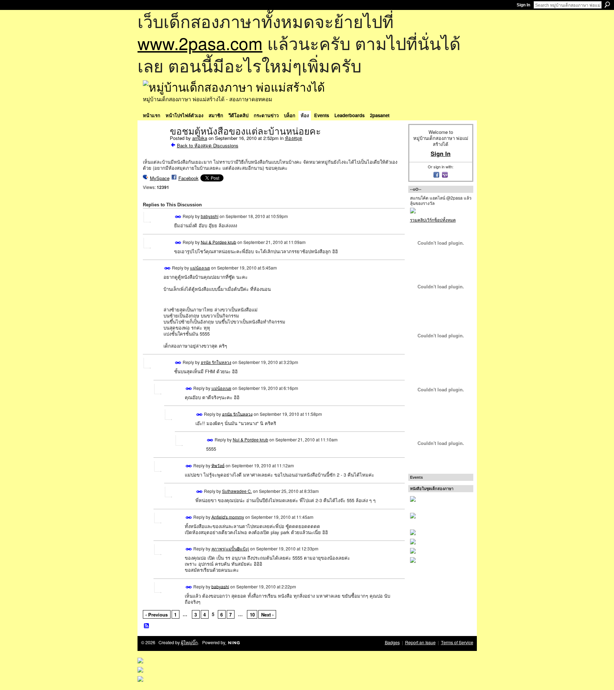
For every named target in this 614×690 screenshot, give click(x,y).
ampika (199, 138)
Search (607, 4)
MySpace (159, 178)
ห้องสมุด (293, 138)
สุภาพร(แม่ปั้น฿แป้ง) (230, 548)
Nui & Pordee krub (218, 242)
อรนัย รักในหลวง (216, 362)
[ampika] (154, 146)
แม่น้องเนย (200, 268)
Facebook (188, 178)
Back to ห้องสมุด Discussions (207, 145)
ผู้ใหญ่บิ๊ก (189, 642)
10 (252, 614)
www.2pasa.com (200, 43)
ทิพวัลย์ (218, 465)
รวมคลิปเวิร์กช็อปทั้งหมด (433, 220)
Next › (267, 614)
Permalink (178, 216)
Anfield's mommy (227, 517)
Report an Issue (420, 642)
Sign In (523, 4)
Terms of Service (457, 642)
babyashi (210, 216)
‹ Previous (156, 614)
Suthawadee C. (237, 491)
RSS (147, 626)
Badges (392, 642)
